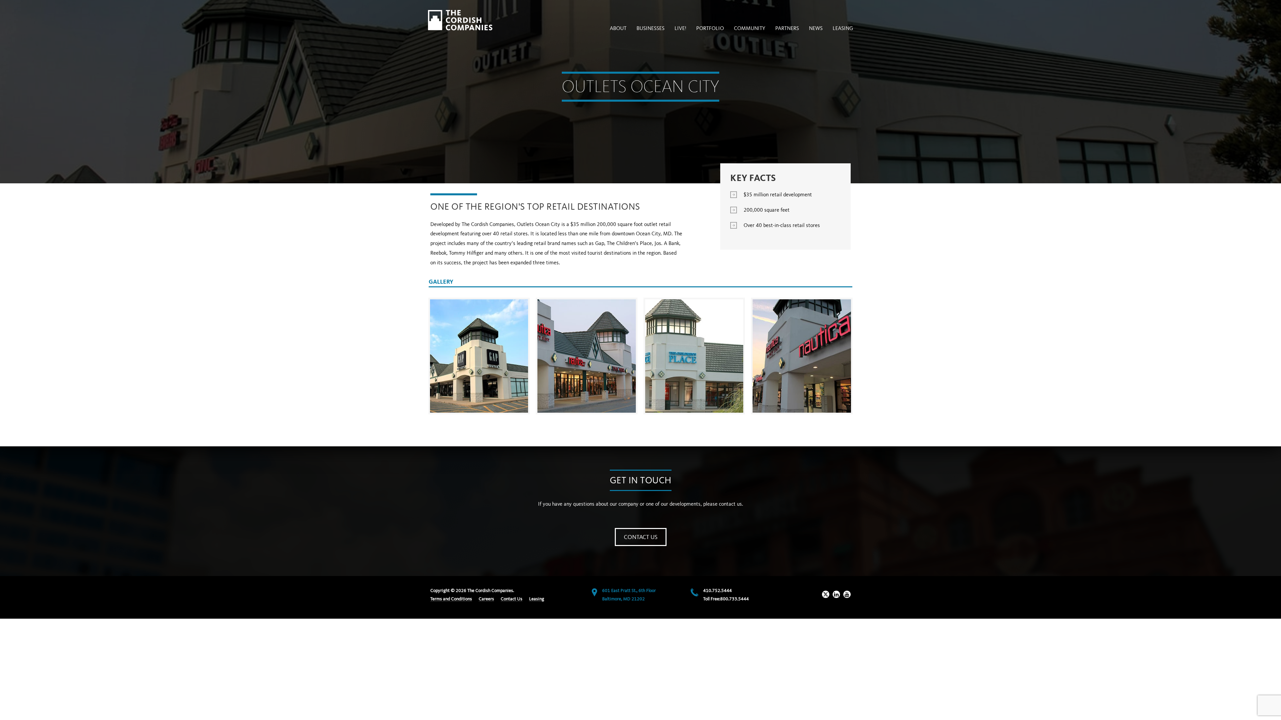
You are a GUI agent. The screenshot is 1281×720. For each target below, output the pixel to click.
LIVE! (680, 28)
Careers (486, 599)
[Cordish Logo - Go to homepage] (460, 20)
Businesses (650, 28)
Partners (787, 28)
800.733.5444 (734, 599)
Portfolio (710, 28)
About (618, 28)
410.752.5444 (717, 590)
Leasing (843, 28)
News (816, 28)
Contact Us (641, 537)
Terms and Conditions (451, 599)
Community (749, 28)
